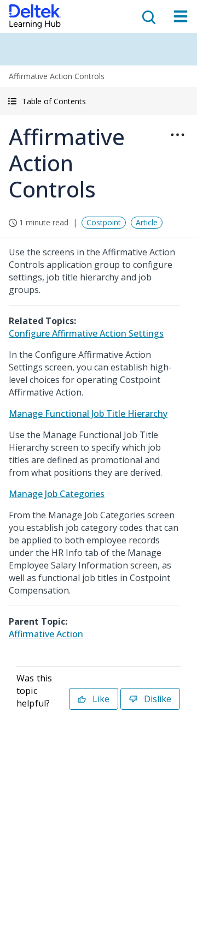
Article (147, 222)
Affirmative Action (46, 634)
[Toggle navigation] (181, 16)
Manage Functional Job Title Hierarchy (88, 414)
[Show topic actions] (177, 135)
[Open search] (148, 16)
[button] (98, 101)
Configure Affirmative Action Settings (86, 333)
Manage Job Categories (57, 494)
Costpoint (103, 222)
